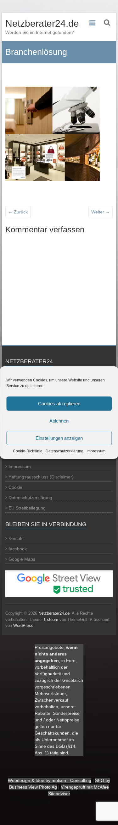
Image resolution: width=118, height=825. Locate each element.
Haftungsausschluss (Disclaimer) (41, 476)
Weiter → (100, 211)
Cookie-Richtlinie (27, 451)
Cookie (15, 487)
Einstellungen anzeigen (59, 438)
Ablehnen (59, 420)
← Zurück (18, 211)
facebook (17, 548)
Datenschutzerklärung (64, 451)
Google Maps (21, 559)
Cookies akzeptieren (59, 403)
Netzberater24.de (42, 23)
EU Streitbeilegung (27, 507)
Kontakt (16, 538)
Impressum (96, 451)
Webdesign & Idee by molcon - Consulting (49, 780)
